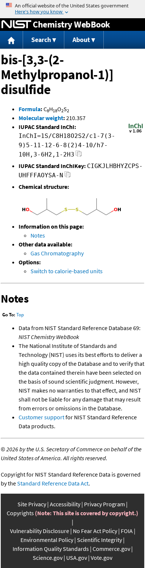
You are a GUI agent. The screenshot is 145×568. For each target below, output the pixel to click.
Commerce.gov (111, 548)
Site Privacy (31, 504)
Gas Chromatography (57, 253)
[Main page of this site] (11, 40)
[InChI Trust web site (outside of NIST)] (135, 132)
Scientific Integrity (99, 539)
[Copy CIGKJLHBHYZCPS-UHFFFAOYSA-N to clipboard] (67, 176)
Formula (30, 109)
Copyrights (20, 513)
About (81, 39)
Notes (37, 235)
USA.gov (76, 557)
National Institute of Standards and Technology (16, 24)
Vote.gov (101, 557)
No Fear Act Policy (95, 531)
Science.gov (47, 557)
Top (20, 315)
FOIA (127, 531)
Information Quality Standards (51, 548)
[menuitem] (11, 40)
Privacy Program (104, 504)
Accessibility (65, 504)
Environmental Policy (46, 539)
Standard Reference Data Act (52, 483)
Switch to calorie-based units (66, 271)
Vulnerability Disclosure (39, 531)
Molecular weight (41, 118)
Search (41, 39)
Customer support (41, 417)
